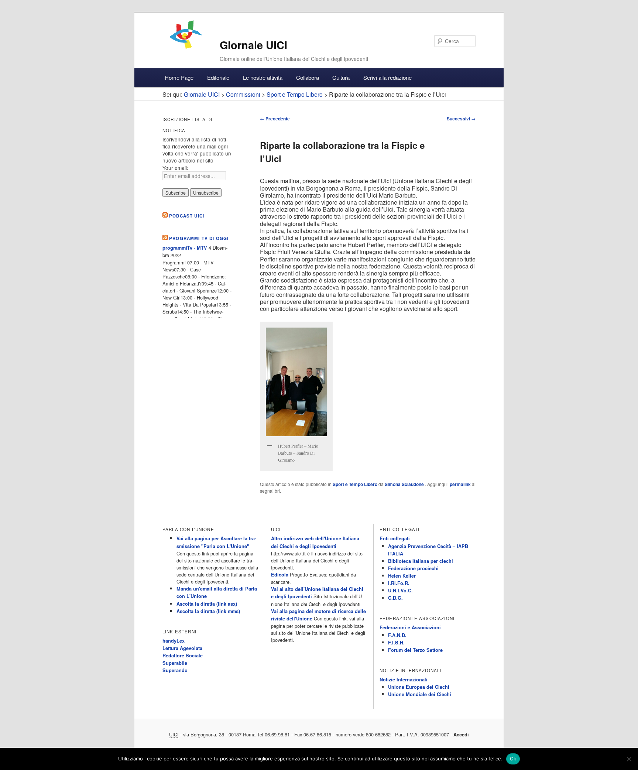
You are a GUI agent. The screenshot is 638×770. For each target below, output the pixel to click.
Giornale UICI (253, 44)
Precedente (275, 118)
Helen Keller (402, 575)
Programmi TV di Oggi (199, 238)
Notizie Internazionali (404, 679)
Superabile (174, 663)
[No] (628, 759)
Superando (175, 670)
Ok (513, 759)
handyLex (173, 640)
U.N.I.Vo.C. (400, 590)
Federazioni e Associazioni (410, 627)
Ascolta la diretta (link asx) (206, 603)
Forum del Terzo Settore (415, 650)
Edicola (279, 574)
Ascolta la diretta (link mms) (208, 611)
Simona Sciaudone (405, 484)
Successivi (461, 118)
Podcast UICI (186, 216)
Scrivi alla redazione (387, 77)
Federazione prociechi (413, 568)
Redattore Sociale (182, 655)
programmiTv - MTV (184, 247)
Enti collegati (395, 538)
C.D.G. (395, 598)
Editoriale (218, 77)
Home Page (179, 77)
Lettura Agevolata (182, 648)
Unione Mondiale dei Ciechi (419, 694)
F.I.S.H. (396, 642)
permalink (460, 484)
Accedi (461, 734)
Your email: (175, 167)
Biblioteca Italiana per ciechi (420, 561)
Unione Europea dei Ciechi (418, 687)
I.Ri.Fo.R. (398, 583)
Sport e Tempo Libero (355, 484)
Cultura (341, 77)
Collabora (307, 77)
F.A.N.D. (397, 635)
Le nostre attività (262, 77)
